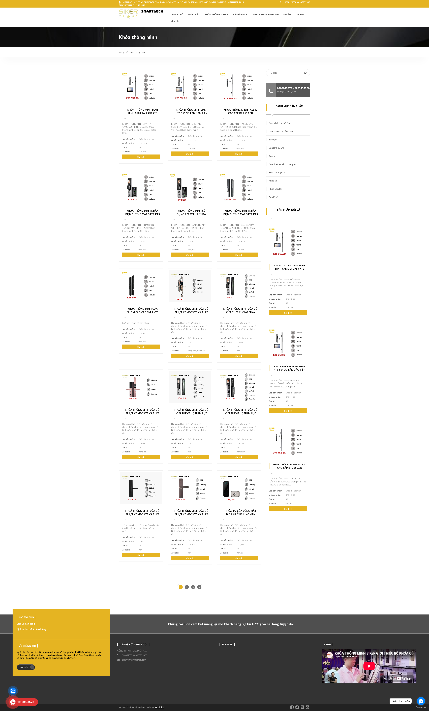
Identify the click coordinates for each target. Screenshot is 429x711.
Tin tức (300, 14)
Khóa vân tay (275, 188)
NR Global (159, 707)
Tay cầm (273, 139)
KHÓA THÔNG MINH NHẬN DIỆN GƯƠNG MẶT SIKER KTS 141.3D (240, 214)
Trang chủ (176, 14)
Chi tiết (141, 157)
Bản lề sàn (239, 14)
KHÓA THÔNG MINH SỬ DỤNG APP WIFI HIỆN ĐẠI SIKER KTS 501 (191, 214)
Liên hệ (174, 20)
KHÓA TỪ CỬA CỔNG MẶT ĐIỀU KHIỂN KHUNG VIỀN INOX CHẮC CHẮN (240, 514)
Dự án (287, 14)
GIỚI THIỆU (194, 14)
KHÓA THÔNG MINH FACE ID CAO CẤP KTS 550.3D (241, 111)
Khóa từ (273, 180)
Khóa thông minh (216, 14)
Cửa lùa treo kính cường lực (283, 164)
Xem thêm (23, 667)
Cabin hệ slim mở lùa (279, 123)
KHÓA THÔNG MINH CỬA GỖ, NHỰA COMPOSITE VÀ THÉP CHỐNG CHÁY (142, 413)
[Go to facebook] (421, 701)
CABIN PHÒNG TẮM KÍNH (265, 14)
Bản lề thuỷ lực (276, 147)
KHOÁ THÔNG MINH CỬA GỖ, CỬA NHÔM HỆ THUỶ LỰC (191, 411)
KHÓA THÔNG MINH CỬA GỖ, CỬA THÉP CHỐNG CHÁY (240, 310)
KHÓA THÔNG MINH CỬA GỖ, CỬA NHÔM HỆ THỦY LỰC (240, 411)
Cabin (272, 156)
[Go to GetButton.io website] (421, 707)
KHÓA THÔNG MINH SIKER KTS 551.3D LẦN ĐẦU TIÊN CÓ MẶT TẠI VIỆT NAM (191, 113)
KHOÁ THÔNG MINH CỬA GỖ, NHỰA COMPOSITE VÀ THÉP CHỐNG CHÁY (191, 312)
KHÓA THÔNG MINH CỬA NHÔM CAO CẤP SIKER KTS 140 (142, 312)
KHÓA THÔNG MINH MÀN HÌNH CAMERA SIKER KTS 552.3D (142, 113)
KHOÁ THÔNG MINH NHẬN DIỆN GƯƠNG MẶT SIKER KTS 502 (142, 214)
